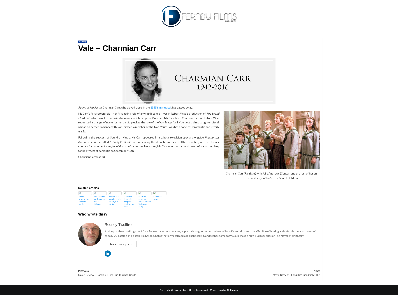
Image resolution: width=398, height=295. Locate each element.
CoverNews (216, 289)
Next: (296, 273)
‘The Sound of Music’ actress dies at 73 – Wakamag (100, 200)
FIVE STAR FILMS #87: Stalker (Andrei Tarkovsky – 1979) (145, 202)
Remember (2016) (157, 198)
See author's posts (120, 244)
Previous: (107, 273)
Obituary (82, 42)
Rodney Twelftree (119, 224)
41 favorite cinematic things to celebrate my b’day (129, 202)
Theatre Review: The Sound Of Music (84, 200)
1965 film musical (160, 107)
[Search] (320, 36)
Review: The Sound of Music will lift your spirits (115, 200)
